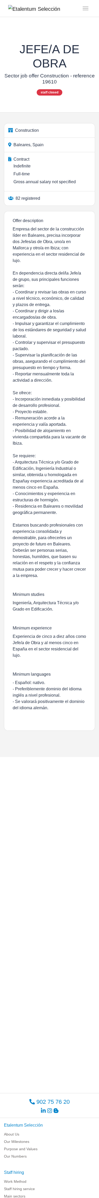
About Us (11, 1134)
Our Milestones (16, 1141)
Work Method (15, 1181)
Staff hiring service (19, 1189)
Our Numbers (15, 1156)
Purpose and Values (20, 1149)
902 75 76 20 (52, 1102)
